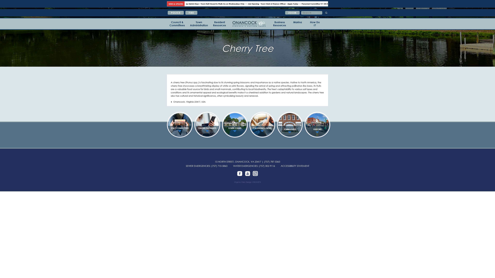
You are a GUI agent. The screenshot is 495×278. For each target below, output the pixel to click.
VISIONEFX (256, 182)
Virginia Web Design (243, 182)
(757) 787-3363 (272, 161)
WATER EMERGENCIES (245, 165)
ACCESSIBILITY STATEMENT (295, 165)
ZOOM (292, 12)
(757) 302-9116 (267, 165)
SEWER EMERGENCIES (198, 165)
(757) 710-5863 (219, 165)
